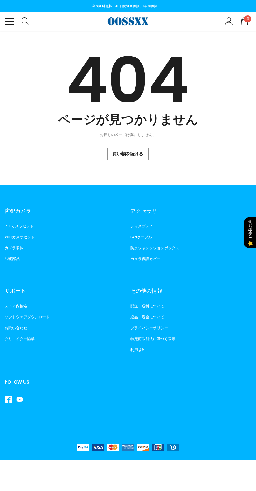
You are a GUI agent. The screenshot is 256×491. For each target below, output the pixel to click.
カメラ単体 (14, 247)
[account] (229, 21)
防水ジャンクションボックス (154, 247)
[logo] (128, 21)
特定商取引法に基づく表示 (152, 338)
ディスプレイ (141, 226)
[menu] (9, 21)
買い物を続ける (127, 154)
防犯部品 (12, 258)
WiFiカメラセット (20, 237)
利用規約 (137, 349)
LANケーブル (141, 237)
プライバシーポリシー (149, 327)
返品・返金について (147, 317)
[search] (25, 21)
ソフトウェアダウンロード (27, 317)
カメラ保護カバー (145, 258)
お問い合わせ (16, 327)
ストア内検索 (16, 306)
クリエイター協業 (20, 338)
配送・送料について (147, 306)
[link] (10, 399)
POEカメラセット (19, 226)
